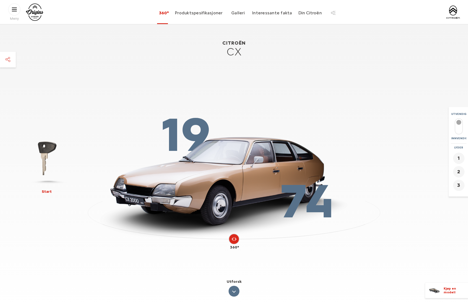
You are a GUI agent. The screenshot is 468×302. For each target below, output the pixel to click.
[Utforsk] (234, 291)
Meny (14, 18)
